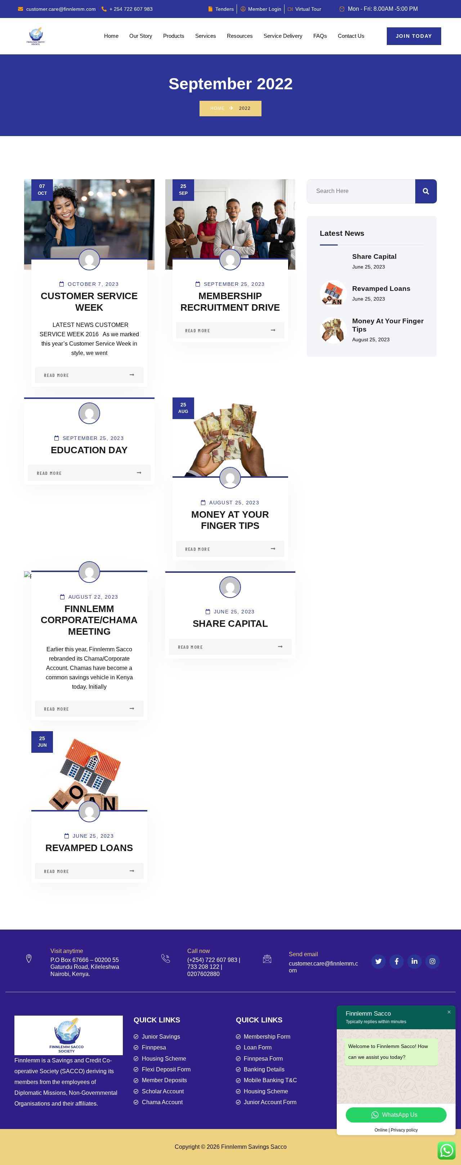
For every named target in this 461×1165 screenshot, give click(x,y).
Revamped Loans (89, 847)
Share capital (230, 623)
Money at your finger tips (230, 520)
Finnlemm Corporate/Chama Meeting (89, 620)
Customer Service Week (89, 302)
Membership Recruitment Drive (230, 302)
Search (426, 191)
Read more (56, 375)
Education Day (89, 450)
